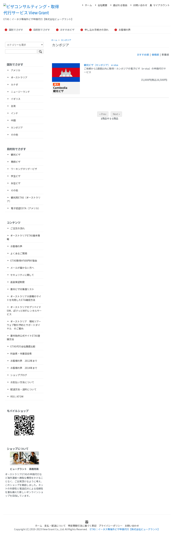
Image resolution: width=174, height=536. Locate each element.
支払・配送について (55, 525)
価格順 (155, 54)
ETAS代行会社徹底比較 (22, 346)
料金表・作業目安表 (21, 353)
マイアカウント (161, 5)
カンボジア (66, 40)
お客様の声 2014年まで (23, 368)
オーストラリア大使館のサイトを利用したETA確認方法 (24, 298)
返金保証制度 (17, 282)
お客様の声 (124, 29)
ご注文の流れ (17, 228)
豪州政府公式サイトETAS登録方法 (23, 337)
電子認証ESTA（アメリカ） (25, 208)
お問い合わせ (140, 5)
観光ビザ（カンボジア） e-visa (101, 65)
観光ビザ (15, 154)
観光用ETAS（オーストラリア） (23, 199)
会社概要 (102, 5)
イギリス (15, 99)
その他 (14, 134)
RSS (12, 396)
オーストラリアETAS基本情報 (23, 237)
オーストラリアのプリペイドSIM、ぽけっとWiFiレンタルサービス (24, 310)
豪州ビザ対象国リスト (22, 289)
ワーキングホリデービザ (23, 169)
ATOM (20, 396)
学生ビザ (15, 176)
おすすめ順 (143, 54)
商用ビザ (15, 161)
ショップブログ (18, 375)
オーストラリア (18, 77)
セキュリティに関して (22, 275)
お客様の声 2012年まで (23, 360)
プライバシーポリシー (111, 525)
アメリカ (15, 70)
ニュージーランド (20, 91)
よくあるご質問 (18, 253)
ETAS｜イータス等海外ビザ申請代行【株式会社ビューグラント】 (125, 529)
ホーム (88, 5)
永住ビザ (15, 183)
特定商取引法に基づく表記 (82, 525)
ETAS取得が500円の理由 (23, 260)
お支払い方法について (22, 382)
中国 (13, 120)
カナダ (14, 84)
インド (14, 113)
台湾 (13, 106)
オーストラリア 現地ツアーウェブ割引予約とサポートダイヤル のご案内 (24, 325)
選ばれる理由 (120, 5)
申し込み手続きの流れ (96, 29)
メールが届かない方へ (22, 267)
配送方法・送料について (23, 389)
